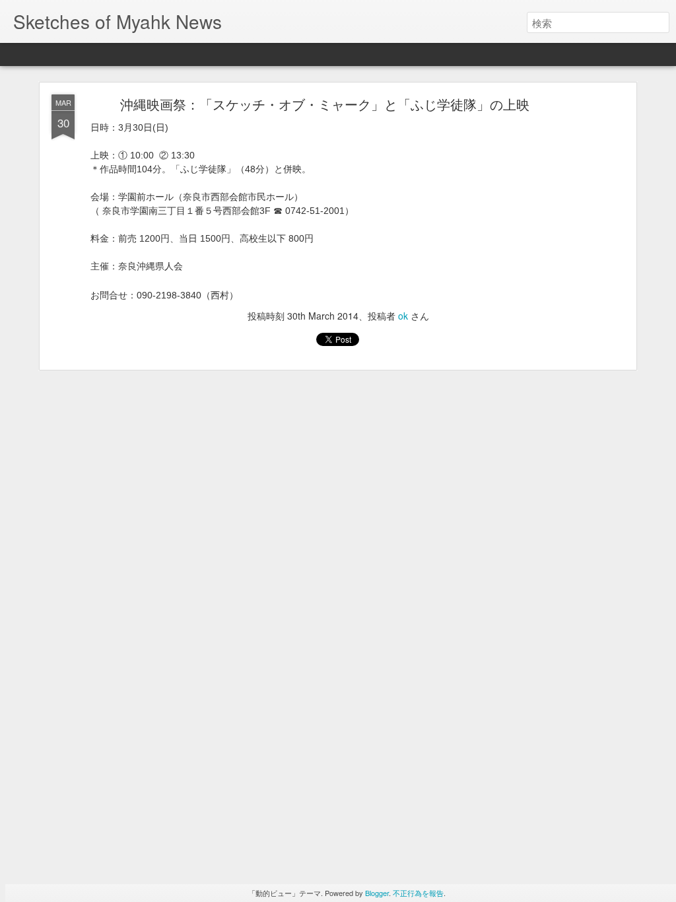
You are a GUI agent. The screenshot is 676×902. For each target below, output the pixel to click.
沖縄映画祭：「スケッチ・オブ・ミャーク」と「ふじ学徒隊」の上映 (324, 104)
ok (403, 315)
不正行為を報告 (418, 892)
